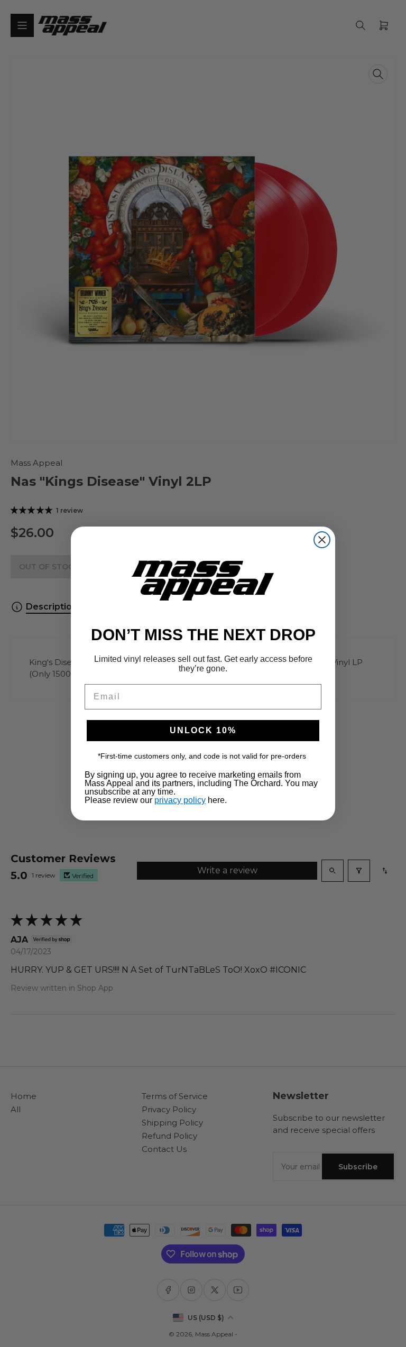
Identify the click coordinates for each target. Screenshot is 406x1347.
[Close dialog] (322, 540)
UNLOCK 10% (203, 730)
